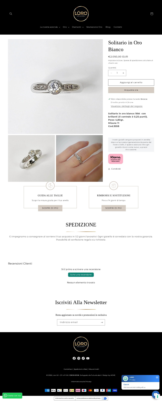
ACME (113, 375)
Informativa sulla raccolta (64, 398)
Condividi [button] (116, 169)
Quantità (112, 68)
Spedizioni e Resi (80, 369)
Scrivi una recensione (81, 274)
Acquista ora (131, 90)
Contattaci (68, 369)
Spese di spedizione (133, 60)
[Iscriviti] (102, 322)
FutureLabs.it (96, 375)
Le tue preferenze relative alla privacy (88, 398)
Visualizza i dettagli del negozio (127, 106)
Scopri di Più (50, 208)
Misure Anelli (94, 369)
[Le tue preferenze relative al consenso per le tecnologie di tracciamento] (157, 396)
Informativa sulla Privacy (81, 381)
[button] (11, 14)
